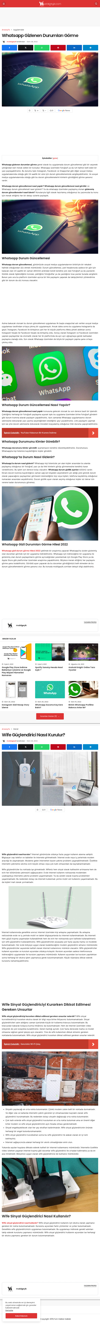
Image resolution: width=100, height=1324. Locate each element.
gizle (55, 158)
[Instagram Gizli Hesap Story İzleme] (16, 689)
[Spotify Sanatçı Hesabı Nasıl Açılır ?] (50, 652)
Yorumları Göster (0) (48, 716)
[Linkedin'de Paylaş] (74, 48)
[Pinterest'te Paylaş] (58, 48)
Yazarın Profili (90, 622)
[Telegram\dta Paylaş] (90, 48)
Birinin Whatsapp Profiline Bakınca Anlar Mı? (81, 706)
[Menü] (4, 4)
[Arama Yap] (96, 4)
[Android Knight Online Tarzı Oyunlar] (83, 652)
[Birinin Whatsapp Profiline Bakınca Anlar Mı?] (83, 689)
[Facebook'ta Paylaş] (9, 48)
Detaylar (9, 1310)
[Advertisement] (50, 16)
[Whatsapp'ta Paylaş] (42, 48)
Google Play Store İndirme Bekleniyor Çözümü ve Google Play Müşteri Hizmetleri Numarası (16, 671)
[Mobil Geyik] (50, 3)
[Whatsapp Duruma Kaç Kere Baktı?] (50, 689)
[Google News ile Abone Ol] (64, 110)
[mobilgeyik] (11, 625)
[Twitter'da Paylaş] (25, 48)
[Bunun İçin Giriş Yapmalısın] (29, 110)
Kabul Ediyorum (21, 1316)
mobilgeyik (11, 42)
